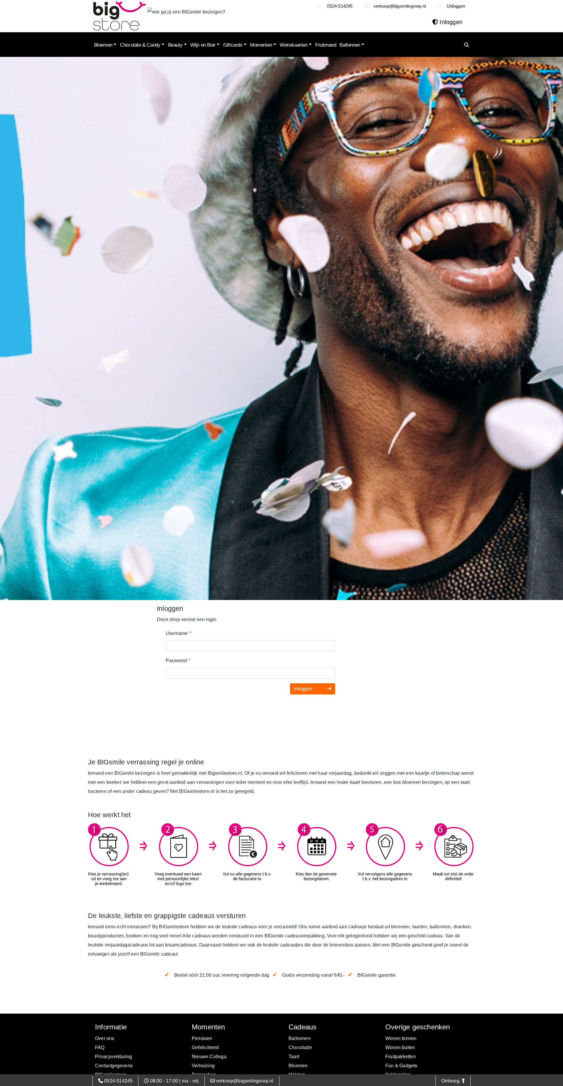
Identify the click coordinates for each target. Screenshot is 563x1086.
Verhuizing (203, 1065)
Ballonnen (350, 45)
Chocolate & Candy (140, 45)
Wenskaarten (294, 45)
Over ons (104, 1038)
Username (178, 633)
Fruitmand (325, 45)
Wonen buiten (400, 1047)
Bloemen (103, 45)
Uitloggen (456, 6)
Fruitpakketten (400, 1056)
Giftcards (232, 45)
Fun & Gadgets (401, 1065)
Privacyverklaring (113, 1056)
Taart (294, 1056)
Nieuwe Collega (209, 1056)
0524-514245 (339, 6)
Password (178, 660)
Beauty (175, 45)
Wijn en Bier (203, 45)
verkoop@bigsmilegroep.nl (400, 6)
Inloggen (303, 688)
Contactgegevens (114, 1065)
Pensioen (202, 1038)
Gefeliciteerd (205, 1047)
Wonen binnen (400, 1038)
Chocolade (300, 1047)
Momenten (261, 45)
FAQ (100, 1047)
